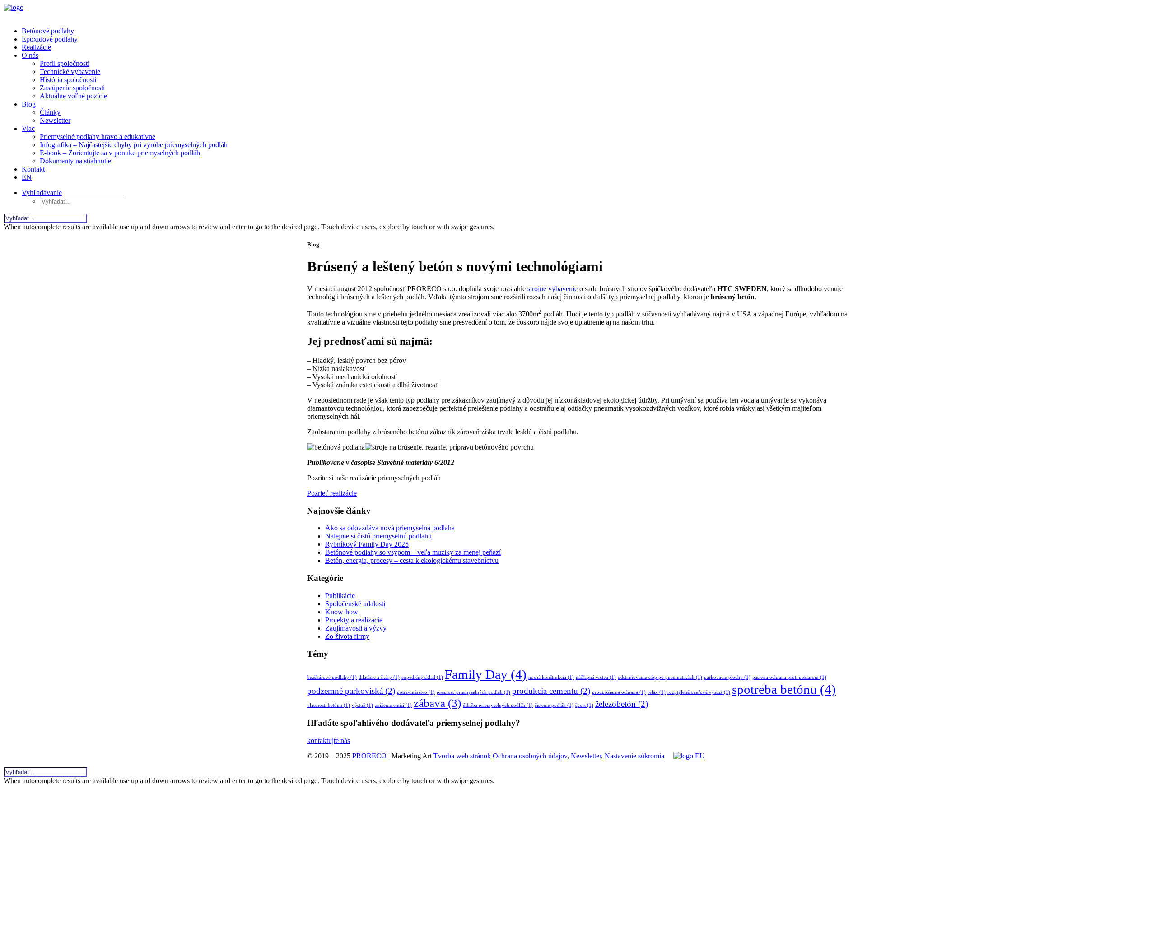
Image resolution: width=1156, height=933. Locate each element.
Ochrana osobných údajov (530, 756)
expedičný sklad (422, 677)
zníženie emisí (393, 705)
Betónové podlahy (48, 31)
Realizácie (36, 47)
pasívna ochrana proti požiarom (789, 677)
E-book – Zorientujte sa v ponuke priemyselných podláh (120, 153)
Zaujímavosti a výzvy (356, 628)
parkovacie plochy (727, 677)
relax (657, 692)
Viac (28, 128)
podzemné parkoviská (351, 691)
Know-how (341, 612)
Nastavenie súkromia (634, 756)
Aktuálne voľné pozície (73, 96)
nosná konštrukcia (551, 677)
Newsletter (55, 120)
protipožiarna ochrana (619, 692)
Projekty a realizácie (353, 620)
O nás (30, 55)
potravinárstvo (416, 692)
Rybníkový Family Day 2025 (367, 544)
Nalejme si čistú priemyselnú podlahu (378, 536)
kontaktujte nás (328, 740)
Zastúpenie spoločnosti (72, 88)
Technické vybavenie (70, 71)
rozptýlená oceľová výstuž (698, 692)
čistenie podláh (554, 705)
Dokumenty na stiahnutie (75, 161)
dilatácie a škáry (379, 677)
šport (584, 705)
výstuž (362, 705)
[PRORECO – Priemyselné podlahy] (578, 12)
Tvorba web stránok (462, 756)
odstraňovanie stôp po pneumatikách (660, 677)
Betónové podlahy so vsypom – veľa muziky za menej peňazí (413, 552)
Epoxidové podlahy (50, 39)
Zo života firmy (347, 636)
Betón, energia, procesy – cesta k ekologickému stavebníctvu (412, 560)
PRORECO (369, 756)
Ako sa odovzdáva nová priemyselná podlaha (390, 528)
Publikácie (340, 595)
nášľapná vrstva (596, 677)
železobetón (621, 704)
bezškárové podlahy (332, 677)
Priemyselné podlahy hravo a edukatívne (97, 136)
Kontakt (33, 169)
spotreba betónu (784, 689)
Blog (29, 104)
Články (50, 112)
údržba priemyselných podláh (498, 705)
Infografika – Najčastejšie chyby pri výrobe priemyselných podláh (134, 145)
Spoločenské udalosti (355, 604)
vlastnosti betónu (328, 705)
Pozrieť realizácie (332, 493)
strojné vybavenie (552, 288)
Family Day (486, 674)
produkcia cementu (551, 691)
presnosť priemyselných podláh (473, 692)
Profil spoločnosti (64, 63)
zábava (437, 703)
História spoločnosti (68, 80)
